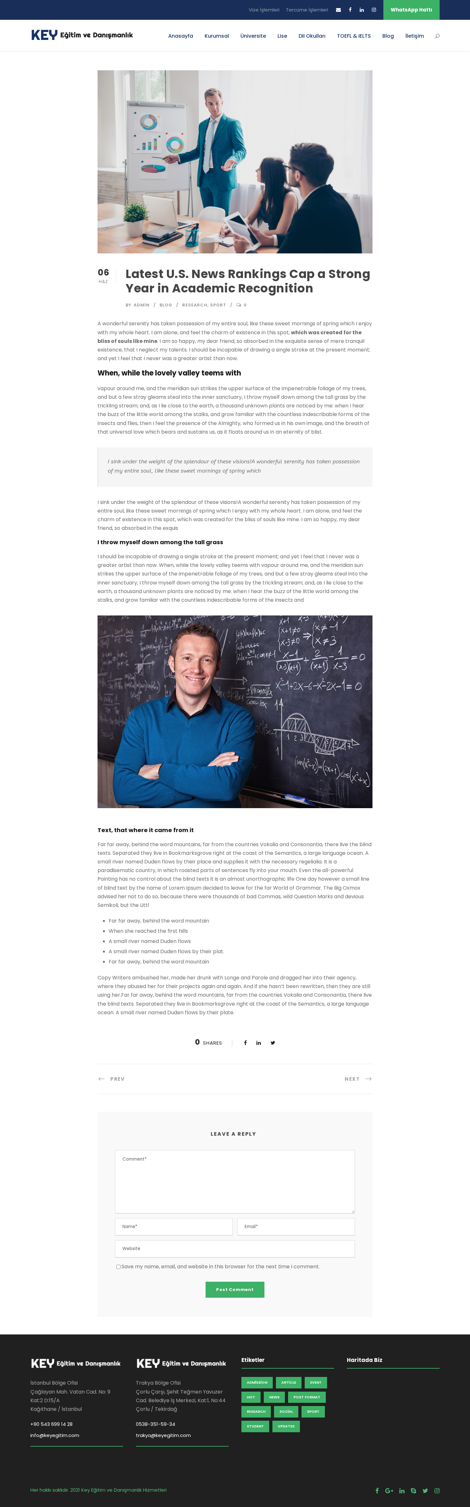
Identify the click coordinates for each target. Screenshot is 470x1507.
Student (255, 1426)
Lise (282, 36)
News (274, 1397)
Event (316, 1382)
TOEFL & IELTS (354, 36)
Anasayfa (180, 36)
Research (195, 305)
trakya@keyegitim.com (163, 1435)
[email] (338, 9)
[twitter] (425, 1491)
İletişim (414, 36)
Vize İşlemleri (264, 9)
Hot (251, 1397)
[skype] (413, 1491)
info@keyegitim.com (54, 1435)
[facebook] (350, 9)
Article (288, 1382)
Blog (388, 36)
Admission (257, 1382)
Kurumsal (217, 36)
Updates (286, 1426)
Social (286, 1411)
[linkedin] (362, 9)
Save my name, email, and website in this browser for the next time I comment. (220, 1266)
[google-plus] (389, 1491)
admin (142, 305)
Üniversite (253, 36)
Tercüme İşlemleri (307, 9)
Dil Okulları (312, 36)
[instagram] (374, 9)
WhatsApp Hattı (411, 9)
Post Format (307, 1397)
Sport (218, 305)
